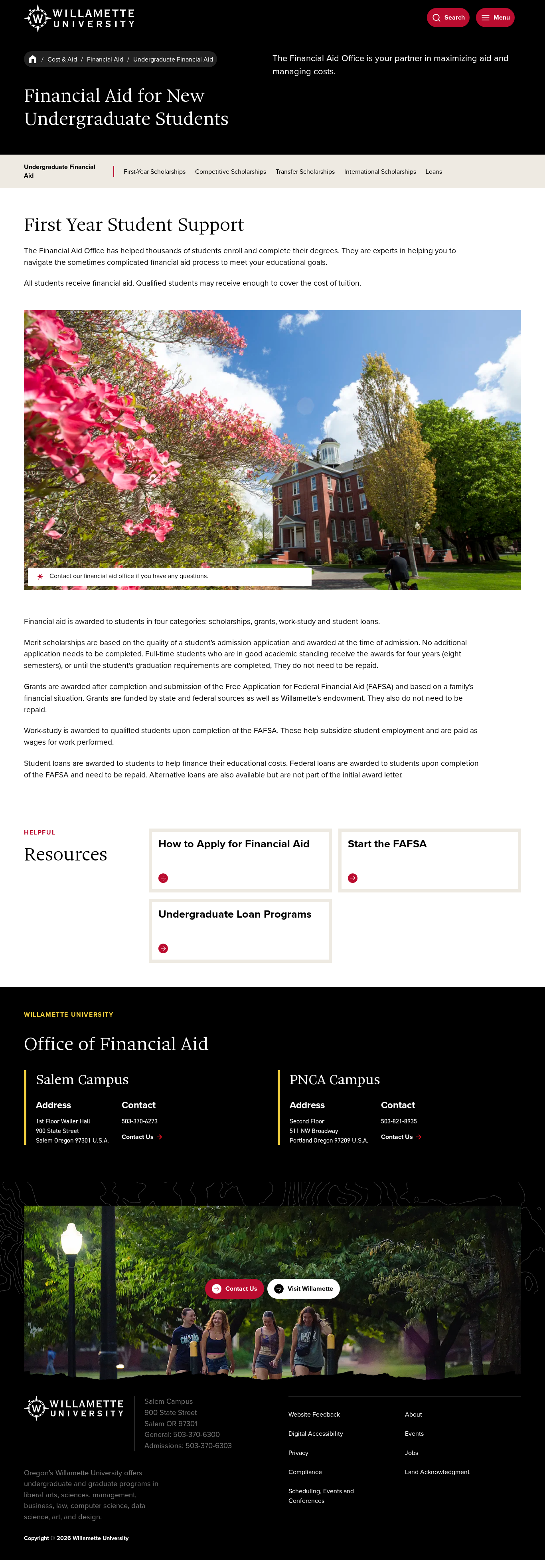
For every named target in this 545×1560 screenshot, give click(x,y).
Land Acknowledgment (437, 1471)
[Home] (33, 59)
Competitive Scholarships (230, 171)
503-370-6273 (140, 1121)
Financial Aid (105, 59)
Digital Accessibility (315, 1433)
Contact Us (241, 1288)
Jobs (411, 1452)
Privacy (298, 1452)
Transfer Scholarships (305, 171)
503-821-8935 (399, 1121)
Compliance (305, 1471)
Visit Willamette (310, 1288)
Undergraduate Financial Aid (59, 171)
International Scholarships (380, 171)
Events (414, 1433)
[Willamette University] (80, 18)
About (413, 1414)
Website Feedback (314, 1414)
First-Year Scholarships (155, 171)
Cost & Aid (62, 59)
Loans (434, 171)
